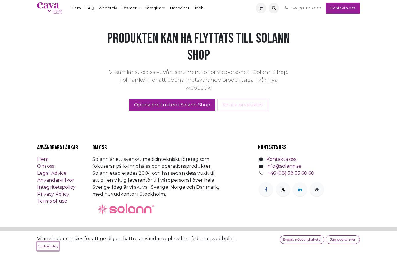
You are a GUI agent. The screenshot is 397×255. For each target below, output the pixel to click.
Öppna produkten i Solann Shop (172, 105)
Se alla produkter (242, 105)
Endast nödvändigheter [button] (302, 239)
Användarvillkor (55, 180)
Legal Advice (52, 173)
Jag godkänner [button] (342, 239)
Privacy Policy (53, 194)
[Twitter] (283, 189)
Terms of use (52, 201)
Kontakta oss (342, 8)
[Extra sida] (317, 189)
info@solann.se (284, 166)
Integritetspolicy (56, 187)
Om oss (45, 166)
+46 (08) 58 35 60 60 (291, 173)
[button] (274, 8)
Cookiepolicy (48, 246)
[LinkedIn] (300, 189)
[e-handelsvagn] (261, 8)
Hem (43, 159)
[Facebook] (266, 189)
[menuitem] (76, 8)
